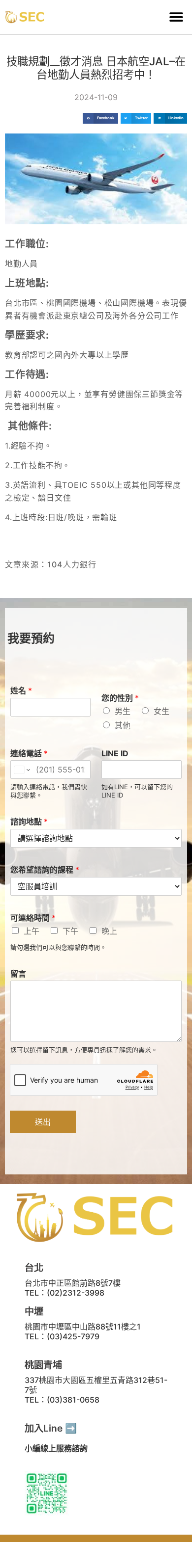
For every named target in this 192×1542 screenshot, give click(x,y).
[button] (176, 17)
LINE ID (114, 753)
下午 (70, 931)
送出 (43, 1122)
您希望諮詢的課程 (44, 870)
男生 (122, 711)
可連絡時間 (33, 918)
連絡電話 (29, 753)
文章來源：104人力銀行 (50, 564)
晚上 (109, 931)
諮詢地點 (29, 821)
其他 (122, 725)
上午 (31, 931)
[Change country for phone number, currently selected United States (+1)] (21, 769)
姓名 (21, 690)
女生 (161, 711)
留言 (18, 974)
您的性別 (120, 698)
